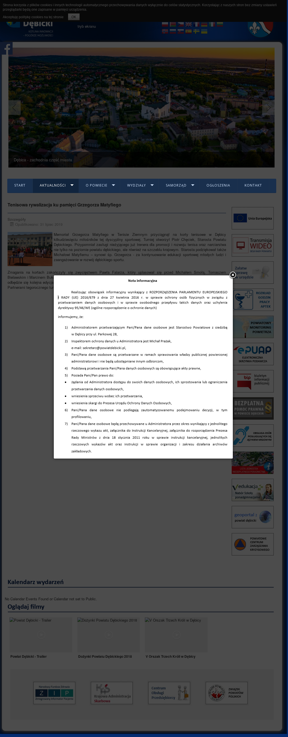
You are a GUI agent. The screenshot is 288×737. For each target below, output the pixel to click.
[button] (233, 275)
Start (19, 185)
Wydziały (136, 185)
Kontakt (253, 185)
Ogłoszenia (218, 185)
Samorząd (176, 185)
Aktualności (53, 185)
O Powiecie (96, 185)
